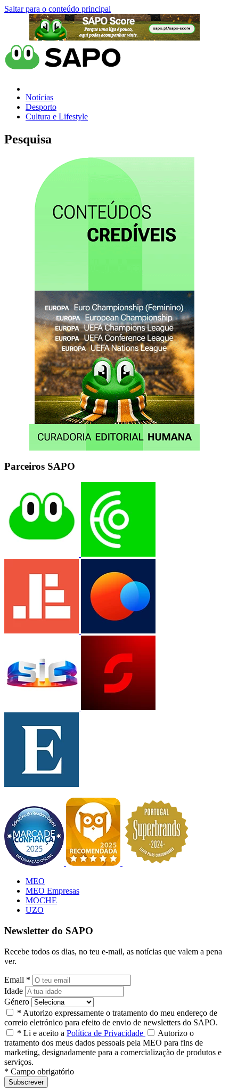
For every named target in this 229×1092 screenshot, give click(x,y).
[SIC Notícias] (117, 707)
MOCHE (41, 900)
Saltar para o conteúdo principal (57, 8)
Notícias (39, 97)
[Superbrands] (156, 863)
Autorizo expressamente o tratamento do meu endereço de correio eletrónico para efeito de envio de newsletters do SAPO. (111, 1017)
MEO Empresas (52, 890)
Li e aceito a (81, 1033)
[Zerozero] (117, 630)
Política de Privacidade (106, 1033)
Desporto (41, 106)
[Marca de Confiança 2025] (35, 863)
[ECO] (117, 553)
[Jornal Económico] (41, 630)
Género (16, 1001)
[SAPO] (41, 553)
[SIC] (41, 707)
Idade (13, 990)
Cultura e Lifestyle (57, 116)
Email (17, 979)
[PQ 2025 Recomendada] (94, 863)
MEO (35, 881)
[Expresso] (41, 784)
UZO (35, 909)
